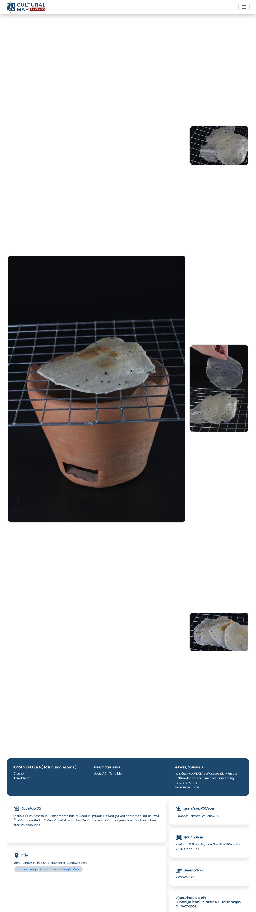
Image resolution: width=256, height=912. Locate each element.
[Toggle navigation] (244, 7)
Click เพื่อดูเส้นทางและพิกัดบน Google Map (50, 869)
